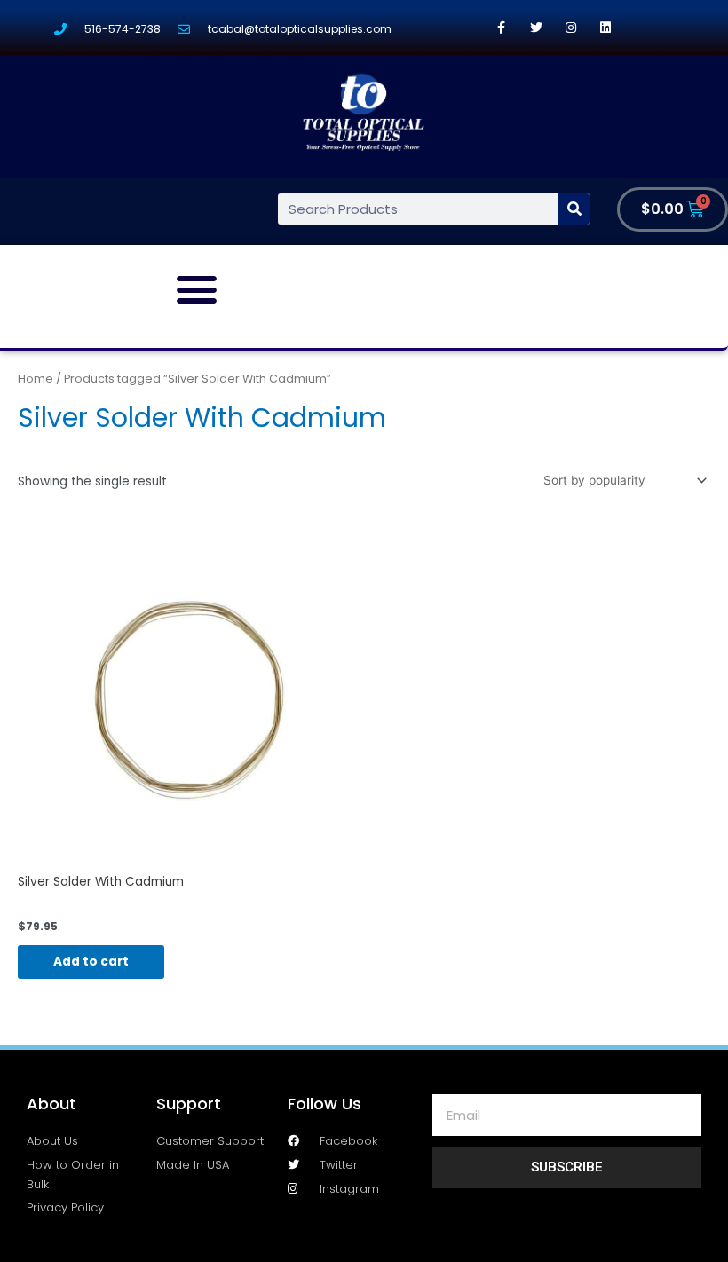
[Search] (574, 209)
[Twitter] (535, 27)
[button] (197, 289)
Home (35, 378)
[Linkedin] (605, 27)
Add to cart (91, 961)
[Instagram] (570, 27)
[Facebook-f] (501, 27)
